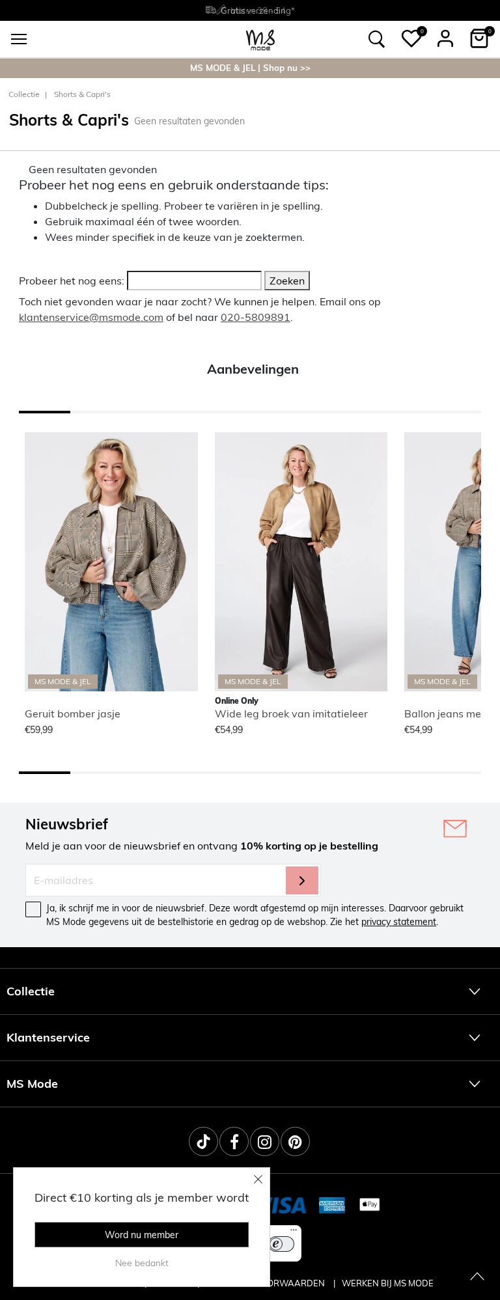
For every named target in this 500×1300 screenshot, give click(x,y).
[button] (411, 38)
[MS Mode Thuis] (260, 38)
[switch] (281, 1244)
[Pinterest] (295, 1141)
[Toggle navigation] (18, 39)
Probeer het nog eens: (71, 280)
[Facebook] (234, 1141)
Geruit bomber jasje (72, 713)
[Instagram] (264, 1141)
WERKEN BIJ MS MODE (388, 1283)
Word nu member (141, 1235)
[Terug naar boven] (477, 1277)
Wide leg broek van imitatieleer (291, 713)
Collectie (24, 94)
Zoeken (287, 280)
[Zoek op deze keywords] (377, 39)
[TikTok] (203, 1141)
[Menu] (293, 1233)
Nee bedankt (142, 1263)
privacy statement (398, 922)
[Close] (258, 1179)
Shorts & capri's (82, 94)
